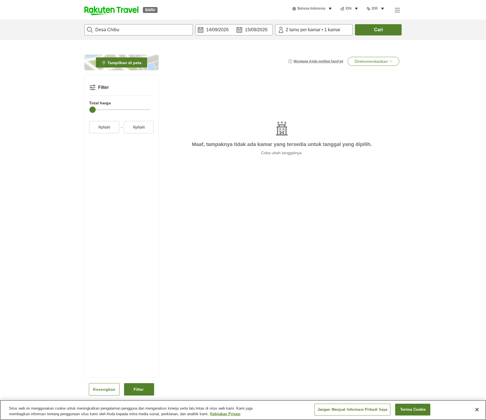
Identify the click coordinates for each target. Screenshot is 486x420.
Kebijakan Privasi (225, 414)
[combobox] (138, 29)
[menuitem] (313, 8)
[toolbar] (234, 29)
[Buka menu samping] (397, 9)
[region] (243, 410)
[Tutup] (477, 409)
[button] (111, 10)
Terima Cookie (413, 409)
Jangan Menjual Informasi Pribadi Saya (353, 409)
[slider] (92, 110)
